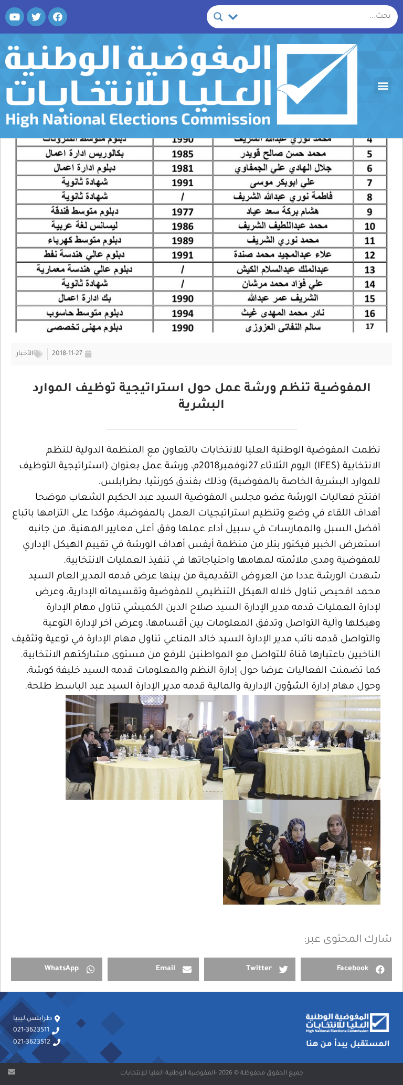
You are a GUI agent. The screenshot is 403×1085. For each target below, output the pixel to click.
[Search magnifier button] (218, 16)
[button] (382, 85)
